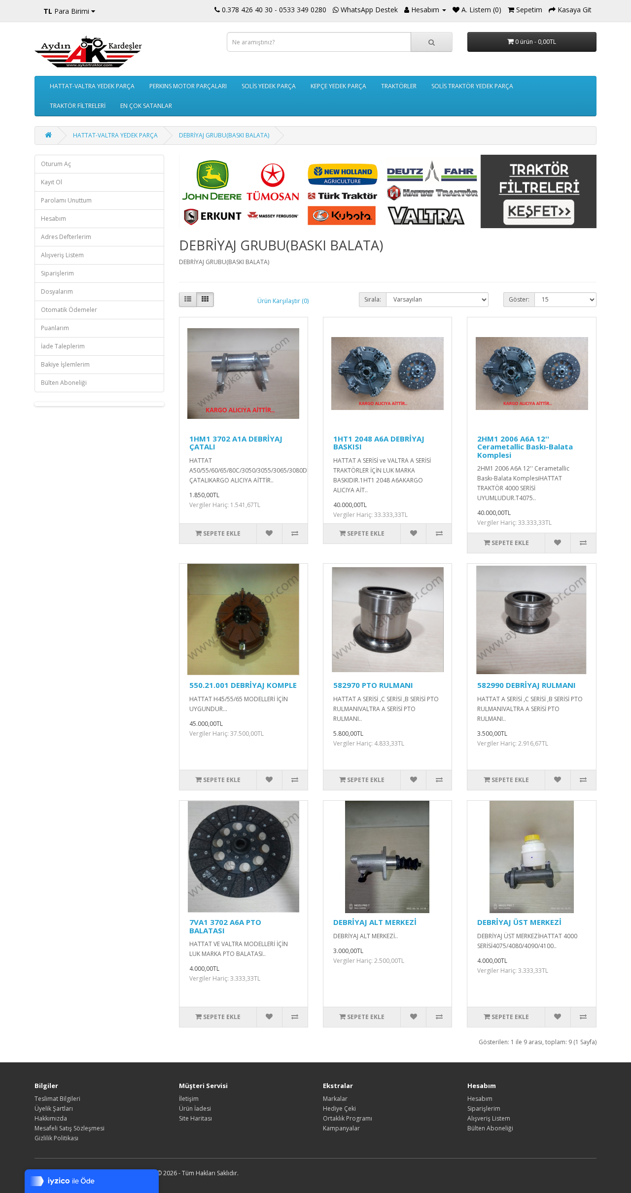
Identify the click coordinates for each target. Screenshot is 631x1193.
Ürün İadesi (195, 1108)
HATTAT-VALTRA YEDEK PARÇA (92, 86)
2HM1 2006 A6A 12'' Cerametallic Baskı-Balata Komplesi (525, 447)
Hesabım (53, 218)
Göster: (519, 299)
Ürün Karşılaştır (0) (283, 301)
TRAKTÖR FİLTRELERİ (77, 106)
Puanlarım (55, 328)
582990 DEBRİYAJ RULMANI (526, 685)
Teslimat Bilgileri (57, 1098)
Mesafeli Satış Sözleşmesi (70, 1128)
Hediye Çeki (339, 1108)
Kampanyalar (341, 1128)
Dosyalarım (57, 291)
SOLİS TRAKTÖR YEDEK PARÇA (472, 86)
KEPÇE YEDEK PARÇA (338, 86)
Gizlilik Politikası (56, 1138)
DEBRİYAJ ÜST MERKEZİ (519, 922)
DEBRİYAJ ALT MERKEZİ (375, 922)
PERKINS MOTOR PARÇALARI (188, 86)
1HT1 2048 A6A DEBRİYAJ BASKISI (378, 443)
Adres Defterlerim (66, 237)
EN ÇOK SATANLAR (146, 106)
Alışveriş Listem (62, 255)
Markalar (335, 1098)
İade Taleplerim (63, 346)
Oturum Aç (56, 164)
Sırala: (372, 299)
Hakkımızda (51, 1118)
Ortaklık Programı (347, 1118)
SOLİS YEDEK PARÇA (269, 86)
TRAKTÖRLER (399, 86)
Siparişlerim (57, 273)
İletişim (189, 1098)
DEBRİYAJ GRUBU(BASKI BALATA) (224, 135)
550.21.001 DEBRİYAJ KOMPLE (243, 685)
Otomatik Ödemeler (69, 310)
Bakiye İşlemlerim (65, 364)
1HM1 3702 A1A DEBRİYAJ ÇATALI (235, 443)
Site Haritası (195, 1118)
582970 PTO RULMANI (373, 685)
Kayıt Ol (51, 182)
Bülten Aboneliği (64, 382)
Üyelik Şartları (54, 1108)
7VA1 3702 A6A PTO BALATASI (225, 926)
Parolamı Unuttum (66, 200)
